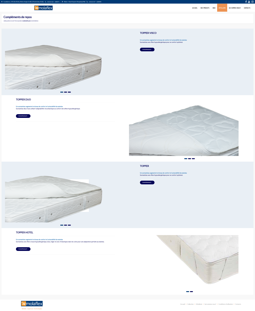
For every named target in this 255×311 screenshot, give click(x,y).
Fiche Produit (146, 49)
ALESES (20, 21)
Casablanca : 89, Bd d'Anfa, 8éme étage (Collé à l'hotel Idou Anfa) (23, 1)
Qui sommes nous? (235, 8)
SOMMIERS (34, 21)
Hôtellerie (222, 8)
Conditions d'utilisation (225, 304)
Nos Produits (205, 8)
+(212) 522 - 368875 (53, 2)
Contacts (247, 8)
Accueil (194, 8)
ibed (214, 8)
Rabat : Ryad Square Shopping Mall (74, 1)
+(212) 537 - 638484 (95, 2)
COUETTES (14, 21)
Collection (190, 304)
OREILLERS (6, 21)
